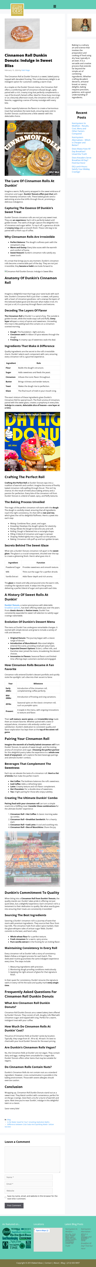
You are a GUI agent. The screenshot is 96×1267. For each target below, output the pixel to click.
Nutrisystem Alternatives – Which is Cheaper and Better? (81, 141)
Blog (9, 1119)
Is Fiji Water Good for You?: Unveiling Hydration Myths (28, 1122)
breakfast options (12, 607)
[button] (54, 6)
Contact (48, 1263)
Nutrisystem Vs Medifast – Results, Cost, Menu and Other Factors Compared (80, 128)
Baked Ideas (37, 1263)
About (56, 1263)
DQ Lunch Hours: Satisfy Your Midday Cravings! (81, 169)
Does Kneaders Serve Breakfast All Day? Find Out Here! (81, 160)
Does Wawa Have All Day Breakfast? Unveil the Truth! (81, 151)
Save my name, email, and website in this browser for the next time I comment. (32, 1197)
